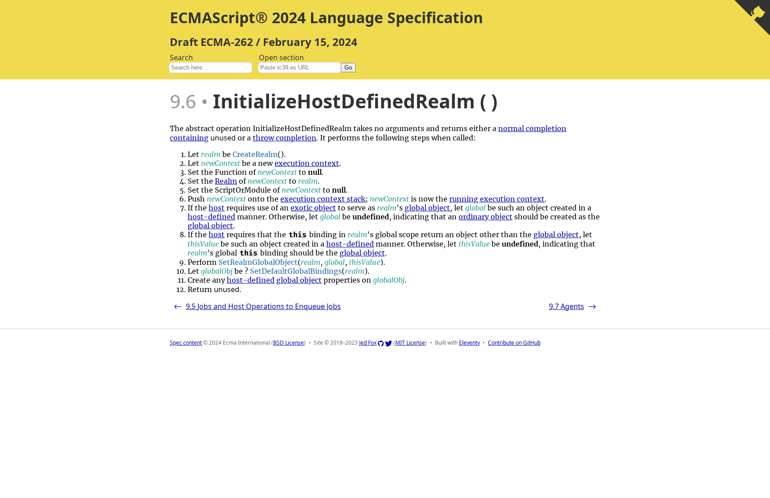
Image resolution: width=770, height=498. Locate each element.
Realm (226, 181)
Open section (305, 62)
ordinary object (485, 216)
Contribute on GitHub (514, 342)
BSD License (288, 342)
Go (348, 67)
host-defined (211, 216)
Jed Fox (368, 342)
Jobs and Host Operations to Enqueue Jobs (257, 306)
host (217, 207)
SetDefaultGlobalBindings (296, 271)
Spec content (186, 342)
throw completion (284, 137)
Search (181, 57)
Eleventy (469, 342)
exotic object (313, 207)
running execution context (497, 198)
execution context (306, 163)
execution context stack (322, 198)
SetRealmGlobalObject (258, 262)
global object (427, 207)
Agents (573, 306)
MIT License (410, 342)
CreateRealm (255, 154)
